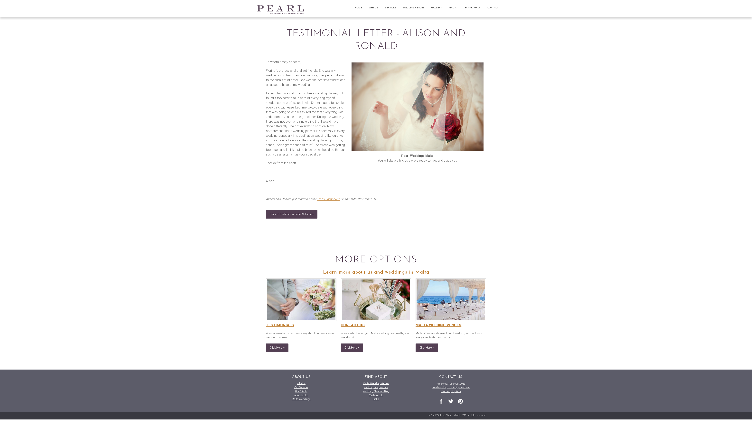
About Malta (301, 395)
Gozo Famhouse (328, 199)
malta (452, 7)
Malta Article (376, 395)
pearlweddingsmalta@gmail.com (451, 387)
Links (376, 399)
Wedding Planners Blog (376, 391)
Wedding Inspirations (376, 387)
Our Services (301, 387)
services (390, 7)
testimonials (472, 7)
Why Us (301, 383)
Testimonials (280, 325)
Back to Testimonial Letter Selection (292, 214)
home (358, 7)
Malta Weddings (301, 399)
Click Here (276, 347)
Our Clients (301, 391)
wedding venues (413, 7)
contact (492, 7)
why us (373, 7)
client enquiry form (451, 391)
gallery (436, 7)
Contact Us (353, 325)
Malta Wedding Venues (438, 325)
